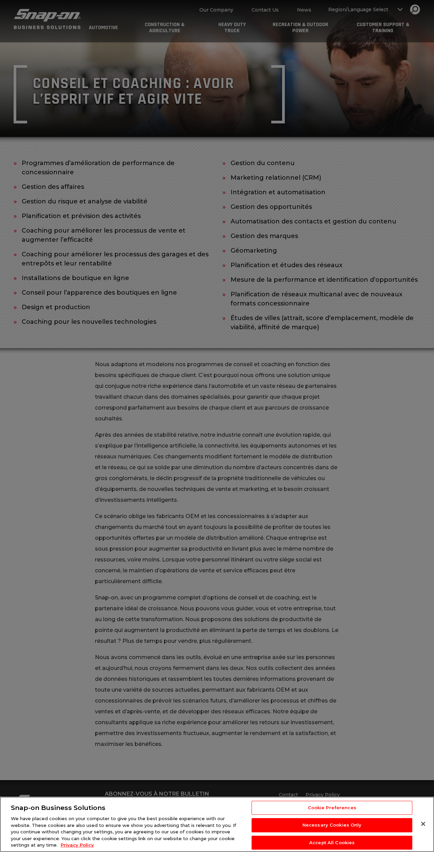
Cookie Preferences (332, 807)
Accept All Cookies (332, 842)
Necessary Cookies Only (332, 825)
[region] (217, 824)
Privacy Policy (77, 845)
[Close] (423, 823)
